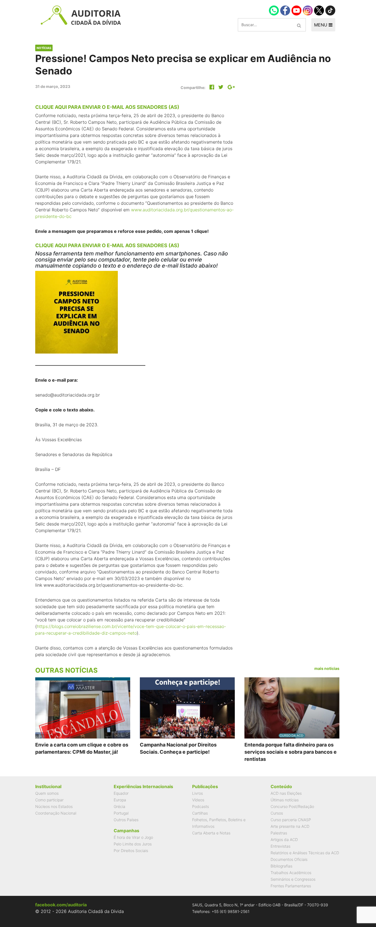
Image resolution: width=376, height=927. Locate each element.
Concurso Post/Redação (292, 806)
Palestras (279, 833)
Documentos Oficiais (289, 859)
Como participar (49, 799)
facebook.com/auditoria (61, 904)
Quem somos (47, 793)
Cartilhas (200, 813)
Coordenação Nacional (55, 813)
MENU (321, 25)
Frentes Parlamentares (291, 885)
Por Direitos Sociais (131, 850)
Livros (197, 793)
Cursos (277, 813)
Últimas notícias (285, 799)
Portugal (121, 813)
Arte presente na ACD (290, 826)
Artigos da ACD (284, 839)
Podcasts (200, 806)
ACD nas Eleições (286, 793)
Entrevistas (280, 846)
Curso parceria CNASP (291, 819)
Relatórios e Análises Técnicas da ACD (305, 852)
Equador (121, 793)
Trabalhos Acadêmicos (291, 872)
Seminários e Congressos (293, 879)
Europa (120, 799)
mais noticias (326, 668)
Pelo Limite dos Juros (133, 844)
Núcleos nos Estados (54, 806)
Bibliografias (281, 866)
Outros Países (126, 819)
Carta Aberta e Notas (211, 833)
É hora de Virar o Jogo (133, 837)
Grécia (119, 806)
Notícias (44, 48)
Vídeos (198, 799)
